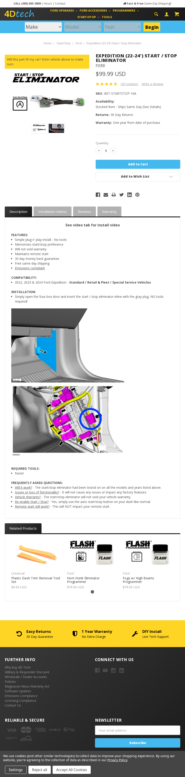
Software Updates (18, 691)
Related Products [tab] (23, 528)
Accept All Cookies (71, 769)
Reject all (39, 769)
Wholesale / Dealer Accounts (26, 677)
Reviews (84, 211)
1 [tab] (92, 592)
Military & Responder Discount (27, 672)
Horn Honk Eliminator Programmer (83, 580)
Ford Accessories (94, 10)
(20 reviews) (129, 84)
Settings (16, 769)
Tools (107, 17)
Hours (48, 3)
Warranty (109, 211)
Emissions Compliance (21, 696)
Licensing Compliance (20, 700)
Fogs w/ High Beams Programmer (138, 580)
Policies (10, 681)
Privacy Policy (117, 760)
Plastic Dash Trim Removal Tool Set (35, 580)
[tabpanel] (37, 564)
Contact (60, 3)
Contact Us (13, 705)
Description (18, 211)
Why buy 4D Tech (17, 667)
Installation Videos (52, 211)
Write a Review (152, 84)
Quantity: (102, 143)
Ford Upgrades (62, 10)
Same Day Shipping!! (149, 3)
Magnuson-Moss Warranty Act (27, 686)
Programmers (124, 10)
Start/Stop (87, 17)
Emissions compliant (30, 268)
